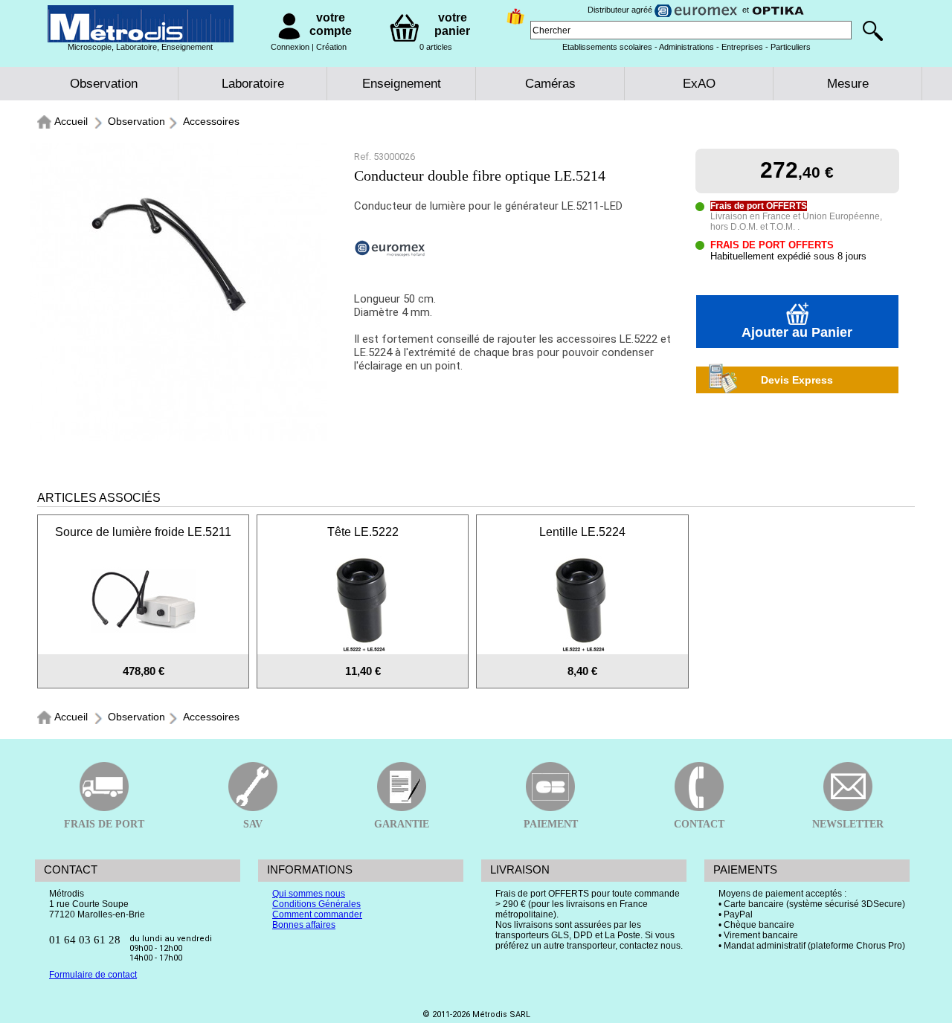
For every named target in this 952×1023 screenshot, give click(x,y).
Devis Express (797, 380)
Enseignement (401, 84)
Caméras (550, 84)
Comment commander (317, 914)
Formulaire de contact (93, 974)
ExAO (699, 84)
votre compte (330, 24)
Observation (104, 84)
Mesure (848, 84)
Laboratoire (253, 84)
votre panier (452, 24)
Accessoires (211, 121)
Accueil (71, 121)
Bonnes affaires (303, 925)
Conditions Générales (316, 904)
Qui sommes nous (308, 893)
